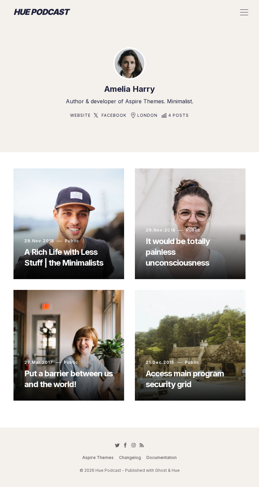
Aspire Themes (98, 457)
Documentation (161, 457)
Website (80, 115)
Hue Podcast (40, 12)
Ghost (161, 470)
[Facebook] (125, 445)
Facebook (114, 115)
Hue (176, 470)
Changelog (130, 457)
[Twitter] (117, 445)
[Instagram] (134, 445)
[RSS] (142, 445)
